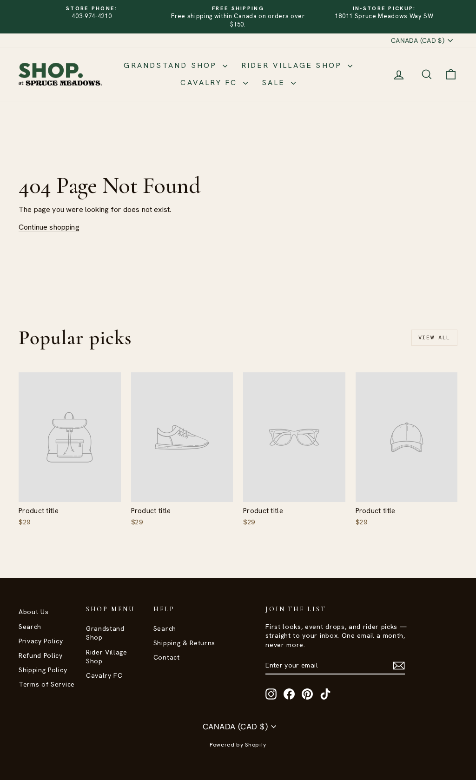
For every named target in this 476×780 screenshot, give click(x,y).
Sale (275, 82)
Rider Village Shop (293, 65)
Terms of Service (47, 684)
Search (30, 626)
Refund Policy (41, 655)
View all (434, 337)
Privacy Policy (41, 641)
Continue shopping (49, 227)
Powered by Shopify (238, 744)
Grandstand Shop (172, 65)
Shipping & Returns (184, 643)
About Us (33, 612)
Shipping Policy (43, 670)
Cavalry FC (210, 82)
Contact (166, 657)
